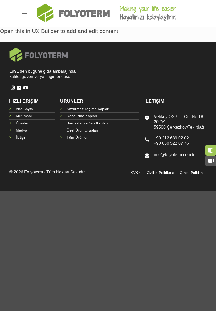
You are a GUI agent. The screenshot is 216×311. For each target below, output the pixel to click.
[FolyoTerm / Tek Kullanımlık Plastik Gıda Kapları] (108, 13)
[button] (24, 13)
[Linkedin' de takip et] (19, 88)
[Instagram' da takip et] (13, 88)
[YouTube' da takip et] (25, 88)
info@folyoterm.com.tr (174, 154)
